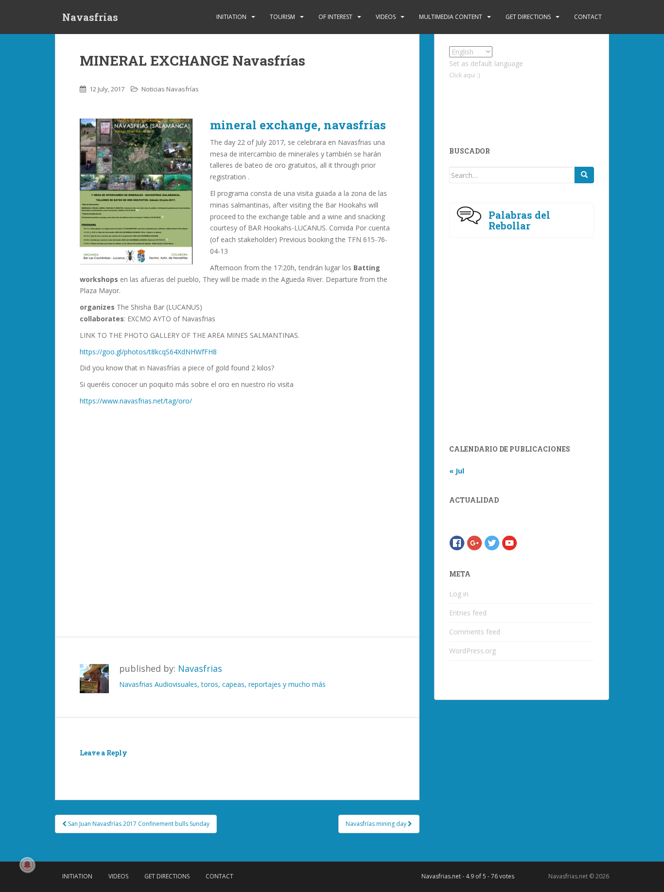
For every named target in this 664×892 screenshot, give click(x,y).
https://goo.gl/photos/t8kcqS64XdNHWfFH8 (148, 351)
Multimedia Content (450, 17)
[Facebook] (457, 542)
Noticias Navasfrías (170, 89)
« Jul (456, 470)
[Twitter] (492, 542)
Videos (386, 17)
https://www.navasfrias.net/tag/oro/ (136, 400)
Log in (459, 593)
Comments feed (474, 631)
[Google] (474, 542)
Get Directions (528, 17)
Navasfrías (90, 17)
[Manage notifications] (27, 865)
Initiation (231, 17)
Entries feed (468, 612)
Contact (588, 17)
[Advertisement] (237, 529)
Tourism (282, 17)
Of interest (335, 17)
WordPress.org (472, 650)
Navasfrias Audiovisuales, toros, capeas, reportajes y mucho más (222, 684)
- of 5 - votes (467, 876)
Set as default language (486, 63)
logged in (136, 766)
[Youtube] (509, 542)
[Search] (584, 175)
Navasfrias (200, 668)
